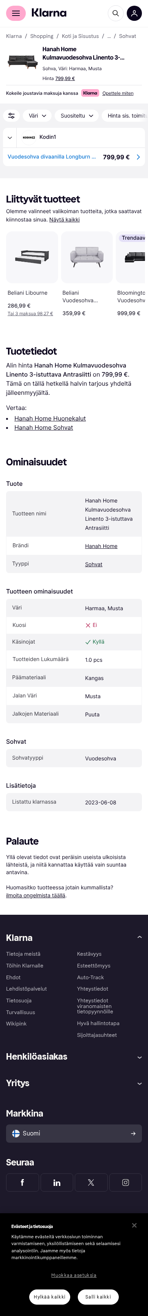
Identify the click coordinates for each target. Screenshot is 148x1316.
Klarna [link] (14, 36)
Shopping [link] (42, 36)
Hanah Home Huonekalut (50, 418)
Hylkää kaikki (50, 1297)
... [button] (109, 36)
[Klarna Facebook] (22, 1182)
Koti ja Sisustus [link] (80, 36)
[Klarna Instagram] (125, 1182)
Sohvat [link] (127, 36)
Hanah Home (101, 546)
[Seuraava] (131, 272)
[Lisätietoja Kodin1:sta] (10, 138)
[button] (22, 62)
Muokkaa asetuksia (73, 1275)
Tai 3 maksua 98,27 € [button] (30, 313)
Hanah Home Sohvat (43, 427)
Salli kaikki (98, 1297)
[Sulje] (134, 1225)
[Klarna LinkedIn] (57, 1182)
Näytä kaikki (64, 220)
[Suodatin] (11, 116)
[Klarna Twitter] (91, 1182)
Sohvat (93, 564)
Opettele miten (118, 93)
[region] (74, 1264)
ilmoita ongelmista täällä (35, 895)
